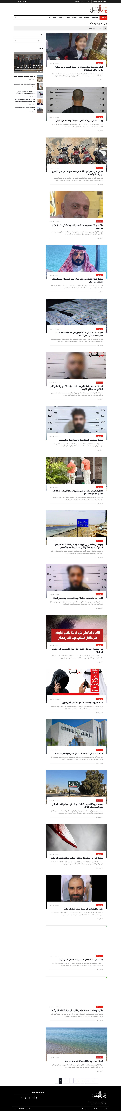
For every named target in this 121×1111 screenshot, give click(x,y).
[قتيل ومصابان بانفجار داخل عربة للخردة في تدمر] (40, 81)
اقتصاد (82, 1)
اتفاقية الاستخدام (94, 1108)
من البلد (68, 17)
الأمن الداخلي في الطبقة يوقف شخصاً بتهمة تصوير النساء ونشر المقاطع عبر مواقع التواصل (77, 388)
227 (88, 1081)
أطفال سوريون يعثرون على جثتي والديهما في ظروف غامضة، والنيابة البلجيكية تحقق (77, 493)
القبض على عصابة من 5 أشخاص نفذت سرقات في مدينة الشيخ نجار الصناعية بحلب (77, 173)
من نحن (100, 1108)
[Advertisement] (44, 9)
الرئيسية (103, 17)
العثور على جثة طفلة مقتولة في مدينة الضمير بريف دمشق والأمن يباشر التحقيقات (79, 69)
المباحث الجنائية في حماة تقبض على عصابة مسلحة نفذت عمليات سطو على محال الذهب (79, 334)
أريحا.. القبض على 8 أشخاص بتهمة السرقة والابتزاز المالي (79, 121)
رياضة (75, 17)
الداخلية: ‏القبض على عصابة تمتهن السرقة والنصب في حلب (78, 753)
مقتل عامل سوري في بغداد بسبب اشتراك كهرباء (83, 909)
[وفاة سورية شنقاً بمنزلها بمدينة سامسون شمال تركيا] (76, 926)
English (77, 1)
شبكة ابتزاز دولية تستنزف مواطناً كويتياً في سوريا (82, 703)
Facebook (57, 63)
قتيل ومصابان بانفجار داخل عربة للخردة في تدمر (24, 76)
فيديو (54, 17)
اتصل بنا (82, 1108)
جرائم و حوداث (92, 28)
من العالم (61, 17)
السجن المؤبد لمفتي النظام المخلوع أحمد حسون (24, 84)
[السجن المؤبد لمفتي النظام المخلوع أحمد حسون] (40, 89)
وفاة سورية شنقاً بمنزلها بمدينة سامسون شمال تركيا (81, 959)
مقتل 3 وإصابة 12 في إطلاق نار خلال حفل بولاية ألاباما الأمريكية (77, 1010)
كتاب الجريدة (95, 17)
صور (49, 17)
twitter (51, 63)
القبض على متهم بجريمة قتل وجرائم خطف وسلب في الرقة (78, 598)
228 (93, 1081)
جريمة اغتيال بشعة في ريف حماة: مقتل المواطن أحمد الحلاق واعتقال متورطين (77, 281)
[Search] (16, 41)
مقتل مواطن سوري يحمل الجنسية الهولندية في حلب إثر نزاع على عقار (77, 227)
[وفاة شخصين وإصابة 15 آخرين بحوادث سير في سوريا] (40, 113)
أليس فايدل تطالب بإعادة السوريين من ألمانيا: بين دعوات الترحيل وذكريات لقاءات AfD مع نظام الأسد (29, 67)
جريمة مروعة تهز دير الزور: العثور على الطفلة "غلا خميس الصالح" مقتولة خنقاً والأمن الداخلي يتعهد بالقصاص (79, 546)
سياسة (87, 17)
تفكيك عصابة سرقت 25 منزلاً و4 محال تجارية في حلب (81, 440)
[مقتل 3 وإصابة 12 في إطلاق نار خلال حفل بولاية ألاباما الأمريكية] (76, 977)
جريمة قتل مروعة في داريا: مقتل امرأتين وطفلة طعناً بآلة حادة (77, 858)
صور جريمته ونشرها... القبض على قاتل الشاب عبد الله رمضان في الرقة (77, 651)
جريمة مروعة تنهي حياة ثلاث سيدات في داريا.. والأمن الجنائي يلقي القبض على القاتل (77, 806)
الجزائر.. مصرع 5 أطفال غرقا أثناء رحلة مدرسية (84, 1061)
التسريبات (87, 1)
